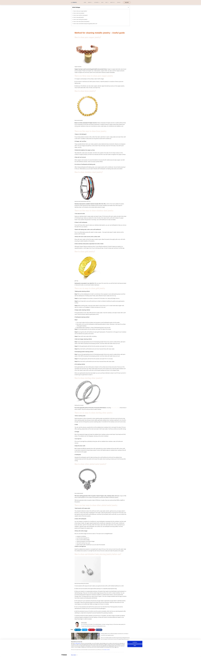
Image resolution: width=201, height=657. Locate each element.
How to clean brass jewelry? (78, 13)
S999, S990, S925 (115, 407)
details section (107, 649)
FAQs (106, 2)
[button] (128, 7)
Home (85, 2)
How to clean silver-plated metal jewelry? (81, 21)
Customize (96, 2)
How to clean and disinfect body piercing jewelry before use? (85, 23)
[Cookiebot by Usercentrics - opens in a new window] (64, 655)
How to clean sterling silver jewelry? (80, 19)
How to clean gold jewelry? (78, 17)
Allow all (135, 642)
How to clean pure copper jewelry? (80, 11)
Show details (73, 654)
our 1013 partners (77, 643)
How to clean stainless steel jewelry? (80, 15)
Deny (135, 645)
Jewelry (89, 2)
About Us (112, 2)
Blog (102, 2)
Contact (118, 2)
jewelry (76, 127)
